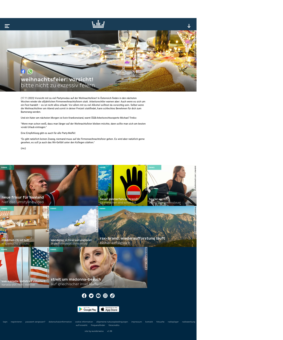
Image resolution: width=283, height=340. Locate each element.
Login (5, 322)
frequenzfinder (98, 325)
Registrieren (16, 322)
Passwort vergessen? (35, 322)
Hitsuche (160, 322)
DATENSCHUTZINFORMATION (60, 322)
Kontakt (149, 322)
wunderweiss (98, 331)
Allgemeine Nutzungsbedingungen (112, 322)
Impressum (136, 322)
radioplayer (173, 322)
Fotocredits (114, 325)
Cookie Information (84, 322)
